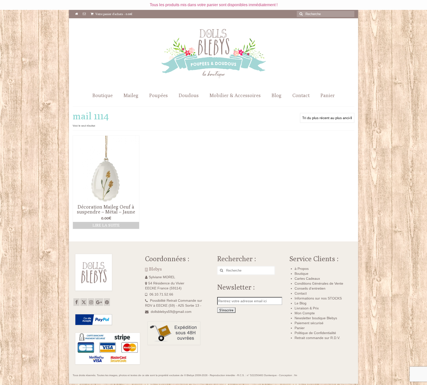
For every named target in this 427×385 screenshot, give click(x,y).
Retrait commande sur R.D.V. (317, 338)
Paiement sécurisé (309, 323)
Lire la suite (106, 225)
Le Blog (300, 303)
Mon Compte (305, 313)
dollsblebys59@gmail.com (171, 312)
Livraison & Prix (307, 308)
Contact (301, 293)
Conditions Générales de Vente (319, 283)
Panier (300, 328)
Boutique (301, 274)
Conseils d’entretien (310, 288)
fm (295, 375)
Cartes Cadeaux (307, 278)
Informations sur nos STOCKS (318, 298)
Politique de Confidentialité (315, 333)
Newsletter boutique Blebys (316, 318)
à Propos (302, 269)
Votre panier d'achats (113, 14)
